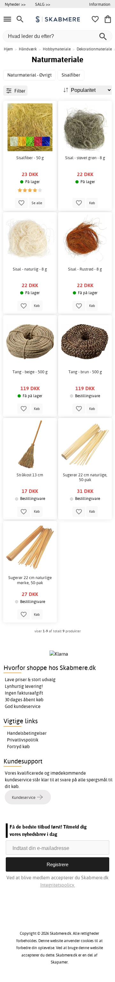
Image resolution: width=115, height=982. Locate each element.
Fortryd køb (18, 746)
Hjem (8, 49)
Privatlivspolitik (22, 740)
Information (99, 4)
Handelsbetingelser (27, 733)
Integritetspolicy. (57, 885)
